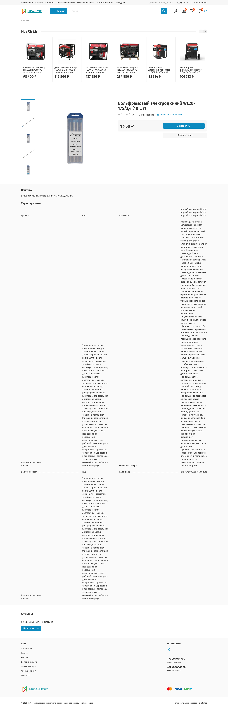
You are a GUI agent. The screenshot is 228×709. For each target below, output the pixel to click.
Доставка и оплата (66, 2)
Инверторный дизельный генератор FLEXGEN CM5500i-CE (191, 69)
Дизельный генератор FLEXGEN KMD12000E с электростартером (128, 69)
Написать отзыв (31, 628)
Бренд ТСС (120, 2)
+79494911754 (183, 2)
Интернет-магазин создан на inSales (190, 703)
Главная (25, 20)
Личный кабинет (105, 2)
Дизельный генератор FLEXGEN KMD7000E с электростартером (65, 69)
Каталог (39, 2)
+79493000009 (200, 2)
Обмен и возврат (85, 2)
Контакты (49, 2)
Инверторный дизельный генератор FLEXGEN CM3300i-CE (159, 69)
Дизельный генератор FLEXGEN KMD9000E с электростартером (97, 69)
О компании (27, 2)
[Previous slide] (42, 138)
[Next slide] (28, 173)
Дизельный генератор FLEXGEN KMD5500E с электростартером (34, 69)
